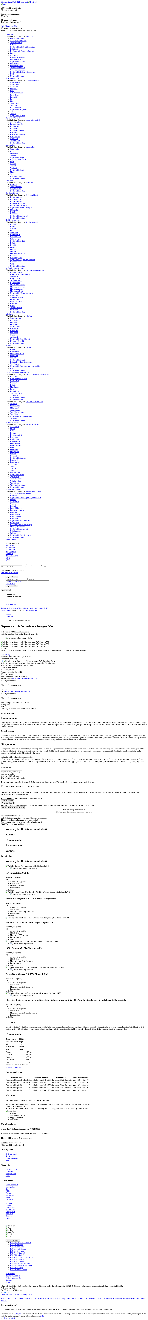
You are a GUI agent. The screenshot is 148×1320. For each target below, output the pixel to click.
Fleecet (12, 429)
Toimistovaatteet (16, 479)
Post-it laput (14, 391)
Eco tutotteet (10, 547)
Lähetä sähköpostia (30, 610)
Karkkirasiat (14, 352)
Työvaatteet (14, 477)
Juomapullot (10, 145)
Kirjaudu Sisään (11, 577)
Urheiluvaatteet (15, 481)
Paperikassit (14, 299)
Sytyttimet (14, 105)
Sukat (12, 466)
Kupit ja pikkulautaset (18, 160)
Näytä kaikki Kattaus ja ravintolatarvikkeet (25, 366)
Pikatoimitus (14, 324)
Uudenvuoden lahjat (17, 341)
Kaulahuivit (14, 439)
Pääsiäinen (14, 333)
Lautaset (13, 249)
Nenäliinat (14, 139)
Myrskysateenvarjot (17, 527)
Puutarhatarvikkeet (17, 510)
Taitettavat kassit (16, 308)
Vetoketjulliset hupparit (18, 485)
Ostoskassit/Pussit (16, 297)
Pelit (11, 99)
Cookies (9, 1280)
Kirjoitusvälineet (12, 193)
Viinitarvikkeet (15, 262)
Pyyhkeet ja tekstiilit (17, 253)
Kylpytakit (14, 256)
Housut (12, 433)
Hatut (12, 431)
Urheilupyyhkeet (16, 258)
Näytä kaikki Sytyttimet (18, 109)
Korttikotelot (14, 381)
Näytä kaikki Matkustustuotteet (21, 293)
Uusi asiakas (10, 584)
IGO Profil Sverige (17, 1251)
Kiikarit (13, 506)
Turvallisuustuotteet (17, 412)
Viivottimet (14, 395)
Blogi (8, 558)
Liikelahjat (9, 314)
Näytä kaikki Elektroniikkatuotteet (22, 47)
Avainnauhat (14, 84)
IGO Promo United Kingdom (21, 1266)
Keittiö (12, 226)
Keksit (12, 368)
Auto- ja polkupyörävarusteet (20, 493)
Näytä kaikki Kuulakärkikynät (21, 208)
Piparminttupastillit (17, 354)
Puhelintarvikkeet (16, 66)
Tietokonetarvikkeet (17, 68)
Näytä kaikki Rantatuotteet (20, 521)
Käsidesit (13, 132)
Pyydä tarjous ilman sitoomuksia (13, 807)
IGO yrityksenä (11, 1154)
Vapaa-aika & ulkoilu (13, 489)
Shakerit (13, 155)
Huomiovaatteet (16, 435)
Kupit (12, 151)
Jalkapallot (14, 533)
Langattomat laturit (17, 59)
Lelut (12, 91)
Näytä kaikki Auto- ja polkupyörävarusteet (25, 498)
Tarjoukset (10, 545)
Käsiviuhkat (14, 437)
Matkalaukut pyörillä (17, 287)
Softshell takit (15, 473)
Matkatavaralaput (16, 291)
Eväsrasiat (14, 230)
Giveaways (14, 87)
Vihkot (8, 1191)
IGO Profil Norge (16, 1268)
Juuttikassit (14, 276)
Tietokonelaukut (16, 281)
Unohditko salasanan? (14, 582)
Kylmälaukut (15, 283)
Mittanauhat (14, 408)
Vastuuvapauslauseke (13, 1278)
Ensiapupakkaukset (17, 124)
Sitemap (8, 1282)
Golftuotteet (14, 502)
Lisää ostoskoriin (7, 800)
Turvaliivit (14, 414)
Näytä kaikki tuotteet (17, 76)
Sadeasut (13, 464)
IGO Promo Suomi (12, 1240)
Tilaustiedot (10, 1172)
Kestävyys (9, 1156)
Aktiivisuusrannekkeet (18, 41)
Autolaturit (14, 55)
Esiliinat (13, 224)
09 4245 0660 (6, 610)
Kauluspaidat (15, 441)
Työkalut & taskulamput (14, 400)
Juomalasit (9, 1214)
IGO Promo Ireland (17, 1259)
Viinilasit (13, 168)
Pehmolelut (14, 95)
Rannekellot (14, 460)
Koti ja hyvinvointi (12, 220)
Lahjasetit (13, 322)
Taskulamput (15, 410)
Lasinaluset (14, 247)
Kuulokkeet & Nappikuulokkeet (22, 51)
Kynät (12, 212)
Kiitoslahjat (14, 320)
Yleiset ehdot (10, 1274)
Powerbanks (14, 64)
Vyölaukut (14, 310)
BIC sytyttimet (15, 107)
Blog (7, 1160)
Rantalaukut (14, 304)
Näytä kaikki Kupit (17, 157)
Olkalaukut (14, 295)
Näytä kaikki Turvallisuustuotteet (22, 416)
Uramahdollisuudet (12, 1158)
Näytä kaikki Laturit (17, 61)
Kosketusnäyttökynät (18, 203)
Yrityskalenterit (15, 189)
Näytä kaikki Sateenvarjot (19, 529)
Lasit (12, 162)
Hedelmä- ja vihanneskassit (20, 274)
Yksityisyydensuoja (13, 1276)
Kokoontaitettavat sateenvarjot (21, 525)
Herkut (8, 345)
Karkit (12, 349)
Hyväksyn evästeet (8, 1318)
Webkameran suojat (17, 70)
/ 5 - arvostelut (14, 2)
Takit (12, 470)
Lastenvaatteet (15, 445)
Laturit (12, 53)
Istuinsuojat (14, 495)
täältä (42, 1316)
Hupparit (13, 456)
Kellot (12, 243)
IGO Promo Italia (16, 1245)
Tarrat (12, 112)
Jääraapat (13, 404)
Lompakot (14, 450)
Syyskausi (14, 335)
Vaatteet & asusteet (12, 422)
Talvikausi (14, 337)
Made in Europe (12, 556)
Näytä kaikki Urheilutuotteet (20, 535)
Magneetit (13, 251)
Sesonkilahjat (15, 326)
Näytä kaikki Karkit (17, 360)
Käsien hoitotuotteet (17, 135)
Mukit (12, 172)
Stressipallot (14, 103)
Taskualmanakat (16, 187)
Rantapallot (14, 512)
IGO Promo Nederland (18, 1270)
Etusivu (8, 614)
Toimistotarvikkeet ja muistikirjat (17, 372)
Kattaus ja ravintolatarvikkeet (20, 362)
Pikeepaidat (14, 452)
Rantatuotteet (15, 514)
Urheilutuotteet (15, 531)
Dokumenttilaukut (16, 272)
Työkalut (13, 418)
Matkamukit (14, 153)
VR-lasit (13, 45)
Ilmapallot (13, 89)
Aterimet (13, 228)
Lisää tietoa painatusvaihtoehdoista (24, 678)
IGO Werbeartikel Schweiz (20, 1263)
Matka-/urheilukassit (17, 285)
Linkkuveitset (15, 406)
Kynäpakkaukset (16, 197)
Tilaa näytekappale (8, 803)
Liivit (12, 448)
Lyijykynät (14, 210)
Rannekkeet (14, 462)
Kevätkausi (14, 331)
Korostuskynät (15, 199)
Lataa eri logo (6, 655)
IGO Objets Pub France (19, 1255)
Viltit (12, 264)
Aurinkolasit (14, 427)
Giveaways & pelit (12, 78)
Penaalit (13, 389)
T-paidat (13, 468)
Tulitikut (13, 114)
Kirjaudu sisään (11, 586)
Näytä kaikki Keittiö (17, 241)
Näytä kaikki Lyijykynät (19, 216)
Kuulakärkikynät (16, 201)
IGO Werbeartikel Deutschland (21, 1257)
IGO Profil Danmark (17, 1253)
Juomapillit (14, 233)
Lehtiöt (12, 385)
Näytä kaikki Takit (17, 475)
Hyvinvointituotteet (13, 118)
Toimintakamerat (16, 43)
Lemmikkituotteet (16, 508)
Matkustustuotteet (16, 289)
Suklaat (13, 358)
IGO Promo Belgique (18, 1249)
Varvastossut (14, 483)
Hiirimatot (14, 377)
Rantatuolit (14, 518)
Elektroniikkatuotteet (17, 39)
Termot (12, 174)
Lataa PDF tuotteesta (13, 1067)
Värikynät (13, 214)
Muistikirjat (14, 387)
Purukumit (14, 356)
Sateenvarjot (14, 523)
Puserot (13, 454)
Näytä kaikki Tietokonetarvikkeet (22, 72)
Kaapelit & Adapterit (17, 57)
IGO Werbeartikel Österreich (20, 1243)
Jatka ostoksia (11, 604)
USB (12, 74)
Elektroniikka (10, 34)
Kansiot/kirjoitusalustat (18, 379)
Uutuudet (9, 554)
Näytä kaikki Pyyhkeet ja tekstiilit (22, 260)
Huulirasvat (14, 126)
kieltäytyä (17, 1314)
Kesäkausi (14, 329)
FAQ (8, 560)
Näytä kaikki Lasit (17, 170)
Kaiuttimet (14, 49)
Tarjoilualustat (15, 364)
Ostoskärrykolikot (16, 93)
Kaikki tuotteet (11, 539)
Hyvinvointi (14, 128)
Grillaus (13, 504)
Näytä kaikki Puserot (17, 458)
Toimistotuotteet (16, 393)
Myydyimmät (11, 552)
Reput (12, 306)
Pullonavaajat (15, 239)
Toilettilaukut (15, 141)
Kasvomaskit (15, 137)
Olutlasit (13, 164)
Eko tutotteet (13, 608)
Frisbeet (13, 500)
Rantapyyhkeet (15, 516)
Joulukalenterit (15, 318)
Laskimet (13, 383)
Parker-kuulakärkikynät (18, 205)
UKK (45, 608)
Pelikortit (13, 97)
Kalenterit (9, 180)
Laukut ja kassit (16, 301)
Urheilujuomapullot (17, 176)
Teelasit (13, 166)
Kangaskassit (15, 278)
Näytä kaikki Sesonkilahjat (20, 339)
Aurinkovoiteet (15, 122)
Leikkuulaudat (15, 237)
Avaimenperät (15, 82)
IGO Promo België (17, 1247)
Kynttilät (13, 245)
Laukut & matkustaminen (15, 268)
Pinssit (12, 101)
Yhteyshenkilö (11, 1174)
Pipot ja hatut (15, 443)
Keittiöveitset (15, 235)
